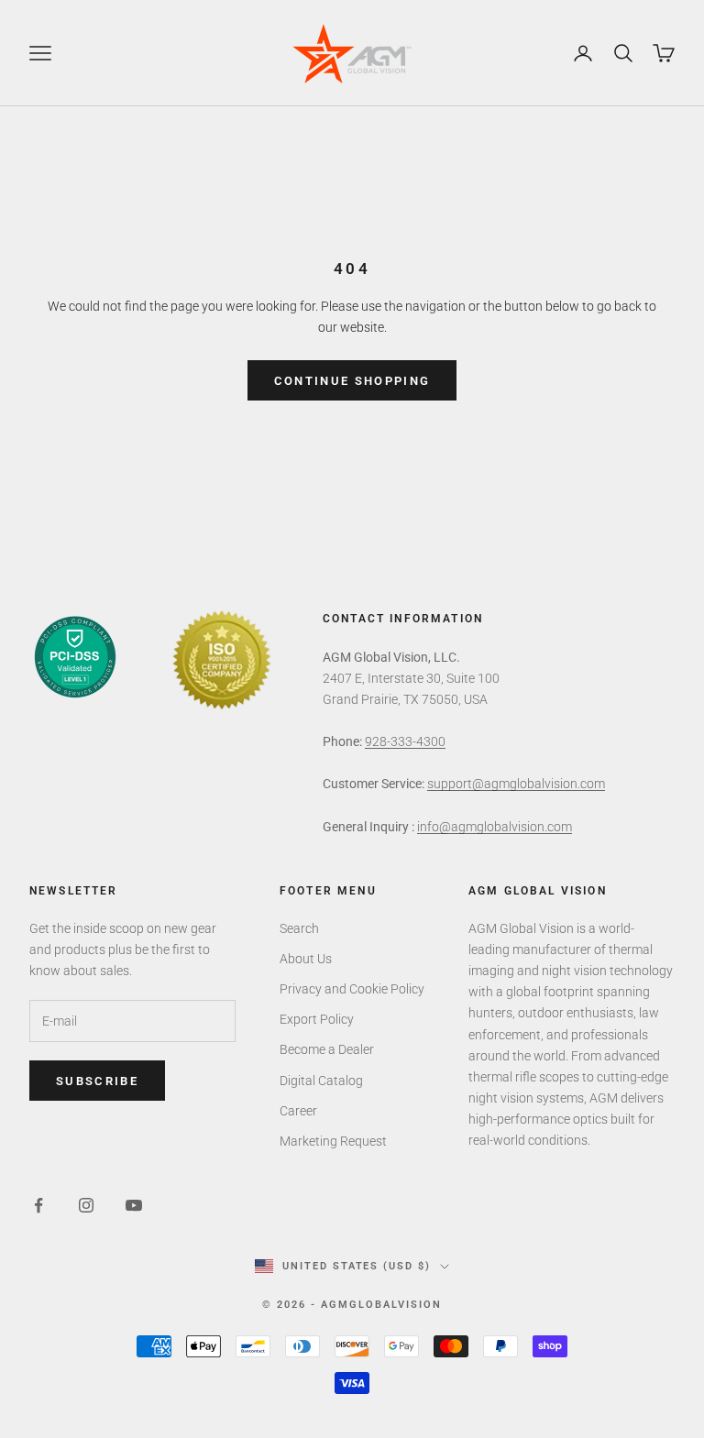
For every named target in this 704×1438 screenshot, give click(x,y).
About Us (306, 958)
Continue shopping (352, 381)
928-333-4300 (405, 741)
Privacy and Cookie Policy (352, 989)
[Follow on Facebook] (38, 1205)
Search (299, 928)
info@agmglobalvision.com (494, 826)
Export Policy (317, 1019)
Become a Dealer (327, 1049)
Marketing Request (333, 1141)
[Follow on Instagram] (86, 1205)
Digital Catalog (321, 1080)
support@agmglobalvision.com (516, 783)
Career (298, 1110)
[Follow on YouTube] (134, 1205)
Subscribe (97, 1081)
